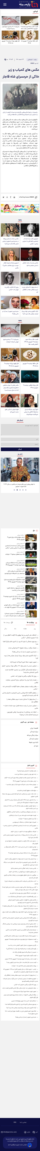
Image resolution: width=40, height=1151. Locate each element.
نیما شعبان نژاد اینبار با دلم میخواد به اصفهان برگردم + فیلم (20, 859)
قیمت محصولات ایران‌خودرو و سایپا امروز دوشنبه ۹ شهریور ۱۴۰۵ (14, 581)
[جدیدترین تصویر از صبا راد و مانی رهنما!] (10, 302)
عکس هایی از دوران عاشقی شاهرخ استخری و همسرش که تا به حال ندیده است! (11, 387)
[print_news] (14, 197)
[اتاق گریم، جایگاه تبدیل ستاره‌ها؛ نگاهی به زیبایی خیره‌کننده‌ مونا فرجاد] (29, 400)
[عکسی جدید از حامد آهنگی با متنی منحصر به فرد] (29, 254)
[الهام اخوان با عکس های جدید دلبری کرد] (10, 400)
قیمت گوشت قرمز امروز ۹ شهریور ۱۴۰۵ (25, 956)
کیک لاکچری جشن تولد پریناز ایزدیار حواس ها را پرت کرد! (30, 312)
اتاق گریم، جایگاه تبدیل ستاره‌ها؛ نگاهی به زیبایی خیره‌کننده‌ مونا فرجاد (31, 412)
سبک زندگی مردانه (32, 735)
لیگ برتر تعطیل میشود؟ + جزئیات (15, 554)
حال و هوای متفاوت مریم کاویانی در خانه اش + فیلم (22, 872)
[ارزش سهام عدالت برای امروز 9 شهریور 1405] (31, 537)
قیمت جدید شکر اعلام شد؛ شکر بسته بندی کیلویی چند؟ (21, 962)
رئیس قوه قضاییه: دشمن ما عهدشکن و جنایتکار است (22, 897)
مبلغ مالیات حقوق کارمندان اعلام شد (26, 791)
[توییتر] (3, 197)
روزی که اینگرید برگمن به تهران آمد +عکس (12, 288)
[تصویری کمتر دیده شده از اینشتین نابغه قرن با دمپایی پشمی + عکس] (29, 230)
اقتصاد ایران (34, 728)
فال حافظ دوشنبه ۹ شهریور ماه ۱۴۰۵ (29, 42)
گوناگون (35, 12)
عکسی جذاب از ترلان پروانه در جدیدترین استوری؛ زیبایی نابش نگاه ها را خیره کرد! (10, 241)
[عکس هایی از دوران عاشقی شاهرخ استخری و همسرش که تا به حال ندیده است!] (10, 376)
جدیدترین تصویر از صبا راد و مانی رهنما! (10, 312)
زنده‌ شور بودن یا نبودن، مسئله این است (25, 774)
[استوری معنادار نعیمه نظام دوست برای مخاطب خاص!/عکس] (10, 254)
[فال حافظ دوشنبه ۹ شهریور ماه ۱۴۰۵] (29, 35)
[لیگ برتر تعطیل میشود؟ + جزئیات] (31, 554)
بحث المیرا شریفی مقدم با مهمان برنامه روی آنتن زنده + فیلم (20, 778)
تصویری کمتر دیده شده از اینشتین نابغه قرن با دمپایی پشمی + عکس (30, 241)
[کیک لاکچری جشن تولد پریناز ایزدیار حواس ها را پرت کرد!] (29, 302)
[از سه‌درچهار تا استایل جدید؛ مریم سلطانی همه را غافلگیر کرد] (29, 278)
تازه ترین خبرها (33, 742)
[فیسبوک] (10, 197)
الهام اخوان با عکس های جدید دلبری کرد (12, 410)
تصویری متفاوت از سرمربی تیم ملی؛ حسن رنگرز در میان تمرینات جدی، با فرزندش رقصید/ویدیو (14, 614)
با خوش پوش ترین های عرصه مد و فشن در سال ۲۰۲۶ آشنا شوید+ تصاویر (19, 485)
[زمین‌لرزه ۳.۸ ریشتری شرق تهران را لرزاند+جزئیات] (11, 20)
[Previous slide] (3, 469)
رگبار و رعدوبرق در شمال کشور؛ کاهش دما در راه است (16, 589)
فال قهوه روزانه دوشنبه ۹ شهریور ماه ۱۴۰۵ (11, 42)
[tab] (25, 490)
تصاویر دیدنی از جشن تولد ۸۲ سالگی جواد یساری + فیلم (19, 666)
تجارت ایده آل (33, 739)
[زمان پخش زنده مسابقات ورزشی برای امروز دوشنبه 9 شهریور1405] (31, 563)
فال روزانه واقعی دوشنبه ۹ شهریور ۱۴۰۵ (30, 386)
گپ (37, 1132)
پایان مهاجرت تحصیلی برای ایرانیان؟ (26, 771)
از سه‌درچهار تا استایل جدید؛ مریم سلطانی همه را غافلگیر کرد (30, 289)
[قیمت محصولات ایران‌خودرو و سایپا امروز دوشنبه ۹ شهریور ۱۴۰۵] (31, 580)
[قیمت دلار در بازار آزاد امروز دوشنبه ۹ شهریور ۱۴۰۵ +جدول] (31, 597)
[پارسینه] (27, 4)
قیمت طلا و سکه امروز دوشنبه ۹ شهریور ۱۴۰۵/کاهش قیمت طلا (29, 28)
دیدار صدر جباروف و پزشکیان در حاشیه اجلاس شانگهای (21, 812)
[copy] (36, 197)
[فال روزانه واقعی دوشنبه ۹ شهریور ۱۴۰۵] (29, 376)
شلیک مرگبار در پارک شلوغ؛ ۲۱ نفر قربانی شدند (22, 648)
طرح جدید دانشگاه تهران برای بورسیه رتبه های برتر (23, 893)
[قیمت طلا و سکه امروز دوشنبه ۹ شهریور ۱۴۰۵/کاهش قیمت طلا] (29, 20)
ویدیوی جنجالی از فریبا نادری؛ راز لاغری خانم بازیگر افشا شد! (20, 1004)
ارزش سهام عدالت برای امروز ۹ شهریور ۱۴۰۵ (16, 538)
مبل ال (36, 746)
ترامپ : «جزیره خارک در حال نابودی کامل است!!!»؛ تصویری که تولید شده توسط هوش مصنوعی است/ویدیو (14, 606)
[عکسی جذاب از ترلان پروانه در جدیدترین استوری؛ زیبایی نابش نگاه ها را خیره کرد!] (10, 230)
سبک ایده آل (34, 732)
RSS (15, 1122)
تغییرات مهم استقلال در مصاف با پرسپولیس (24, 822)
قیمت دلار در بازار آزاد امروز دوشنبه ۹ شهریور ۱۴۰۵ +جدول (14, 597)
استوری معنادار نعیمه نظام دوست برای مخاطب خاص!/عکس (11, 265)
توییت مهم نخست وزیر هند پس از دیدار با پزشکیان (22, 815)
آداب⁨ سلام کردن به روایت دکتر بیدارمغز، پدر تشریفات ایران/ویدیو (15, 572)
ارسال (20, 449)
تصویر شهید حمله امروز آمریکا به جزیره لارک (23, 662)
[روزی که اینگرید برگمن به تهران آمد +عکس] (10, 278)
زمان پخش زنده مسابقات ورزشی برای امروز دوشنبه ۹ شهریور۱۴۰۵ (15, 564)
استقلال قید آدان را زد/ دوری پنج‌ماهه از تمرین (23, 1001)
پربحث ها (7, 622)
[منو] (5, 4)
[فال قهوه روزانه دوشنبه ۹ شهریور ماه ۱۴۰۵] (11, 35)
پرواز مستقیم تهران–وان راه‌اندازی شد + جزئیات (24, 966)
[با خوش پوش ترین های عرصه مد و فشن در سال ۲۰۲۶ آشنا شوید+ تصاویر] (20, 470)
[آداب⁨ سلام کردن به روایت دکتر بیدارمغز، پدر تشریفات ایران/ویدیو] (31, 571)
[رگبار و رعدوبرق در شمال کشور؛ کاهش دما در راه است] (31, 588)
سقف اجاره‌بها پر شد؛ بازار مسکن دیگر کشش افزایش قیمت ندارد (19, 988)
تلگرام (28, 1132)
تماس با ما (23, 1122)
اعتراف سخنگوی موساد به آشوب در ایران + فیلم (23, 832)
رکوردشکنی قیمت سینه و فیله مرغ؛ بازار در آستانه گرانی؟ (21, 949)
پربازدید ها (30, 622)
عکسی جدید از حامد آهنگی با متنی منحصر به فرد (30, 264)
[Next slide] (36, 469)
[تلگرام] (7, 197)
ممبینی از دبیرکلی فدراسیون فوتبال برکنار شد (24, 952)
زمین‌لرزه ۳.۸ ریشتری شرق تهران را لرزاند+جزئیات (10, 28)
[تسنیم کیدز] (20, 209)
